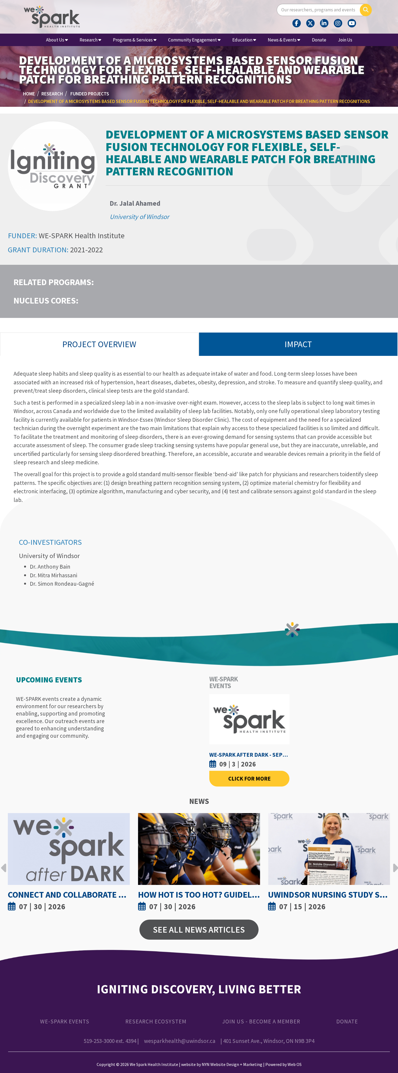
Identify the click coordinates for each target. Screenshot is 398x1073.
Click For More (249, 778)
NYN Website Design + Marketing (232, 1064)
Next (394, 863)
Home (29, 94)
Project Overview (99, 344)
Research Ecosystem (156, 1021)
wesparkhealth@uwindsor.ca (180, 1041)
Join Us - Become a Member (261, 1021)
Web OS (295, 1064)
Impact (298, 344)
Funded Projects (89, 94)
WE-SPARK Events (64, 1021)
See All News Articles (199, 929)
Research (52, 94)
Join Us (345, 40)
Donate (319, 40)
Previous (3, 863)
